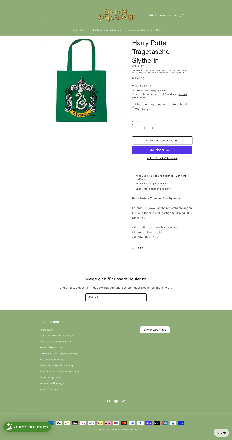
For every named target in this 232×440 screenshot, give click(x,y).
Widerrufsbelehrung (52, 347)
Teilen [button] (139, 247)
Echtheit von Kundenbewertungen (60, 371)
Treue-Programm (50, 377)
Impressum (46, 329)
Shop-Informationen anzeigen (153, 188)
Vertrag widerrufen (155, 329)
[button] (43, 15)
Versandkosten (158, 90)
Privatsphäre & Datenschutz (56, 341)
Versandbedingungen (52, 383)
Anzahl (136, 121)
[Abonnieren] (142, 297)
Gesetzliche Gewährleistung (56, 365)
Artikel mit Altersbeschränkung (58, 353)
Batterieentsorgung (51, 359)
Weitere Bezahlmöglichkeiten (162, 158)
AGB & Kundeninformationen (57, 335)
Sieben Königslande (107, 429)
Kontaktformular (49, 389)
